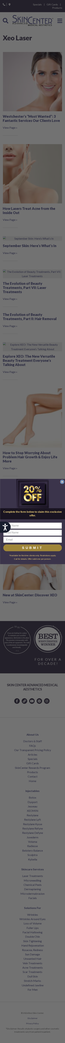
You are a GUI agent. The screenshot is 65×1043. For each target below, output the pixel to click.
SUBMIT (32, 548)
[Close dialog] (62, 482)
